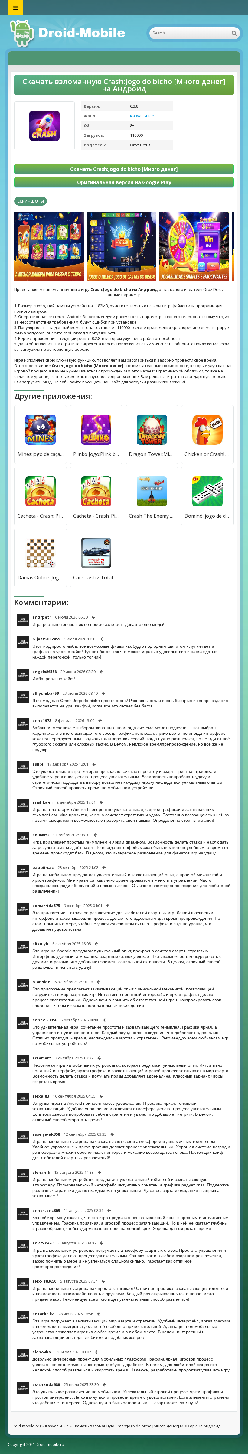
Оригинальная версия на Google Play (124, 182)
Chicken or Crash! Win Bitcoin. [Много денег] (207, 454)
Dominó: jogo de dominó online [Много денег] (207, 515)
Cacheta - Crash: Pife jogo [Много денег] (96, 515)
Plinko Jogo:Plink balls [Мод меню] (96, 454)
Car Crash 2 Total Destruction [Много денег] (96, 577)
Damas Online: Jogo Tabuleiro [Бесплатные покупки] (41, 577)
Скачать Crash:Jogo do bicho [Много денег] (124, 169)
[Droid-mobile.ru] (68, 33)
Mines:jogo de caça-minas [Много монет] (41, 454)
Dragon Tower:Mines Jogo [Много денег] (152, 454)
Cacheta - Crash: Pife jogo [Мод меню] (41, 515)
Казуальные (142, 116)
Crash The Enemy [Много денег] (152, 515)
